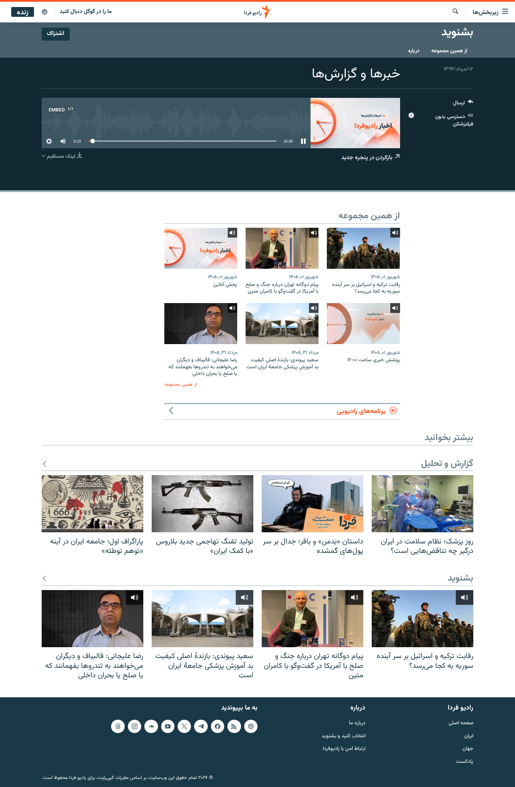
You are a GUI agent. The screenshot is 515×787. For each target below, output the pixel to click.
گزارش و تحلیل (447, 464)
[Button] (463, 104)
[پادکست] (44, 12)
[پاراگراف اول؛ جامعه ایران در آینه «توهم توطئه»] (92, 503)
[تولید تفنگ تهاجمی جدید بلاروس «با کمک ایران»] (202, 503)
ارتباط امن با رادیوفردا (344, 749)
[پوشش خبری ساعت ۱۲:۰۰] (363, 323)
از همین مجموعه (449, 51)
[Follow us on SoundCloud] (151, 726)
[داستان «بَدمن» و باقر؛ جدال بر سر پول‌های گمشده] (312, 503)
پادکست (464, 762)
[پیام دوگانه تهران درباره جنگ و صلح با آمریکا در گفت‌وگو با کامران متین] (282, 248)
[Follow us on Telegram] (200, 726)
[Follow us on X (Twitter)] (184, 726)
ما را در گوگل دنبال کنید (86, 11)
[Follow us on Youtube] (167, 726)
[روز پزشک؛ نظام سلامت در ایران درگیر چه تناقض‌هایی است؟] (422, 503)
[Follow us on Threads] (117, 726)
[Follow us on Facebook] (217, 726)
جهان (467, 749)
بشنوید (460, 578)
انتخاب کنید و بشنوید (343, 736)
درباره (413, 51)
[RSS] (234, 726)
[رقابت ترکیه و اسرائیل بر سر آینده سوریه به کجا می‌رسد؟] (363, 248)
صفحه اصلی (460, 723)
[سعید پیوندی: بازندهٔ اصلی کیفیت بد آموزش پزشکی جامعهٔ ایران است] (282, 323)
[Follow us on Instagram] (134, 726)
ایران (468, 736)
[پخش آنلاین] (200, 248)
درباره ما (357, 723)
